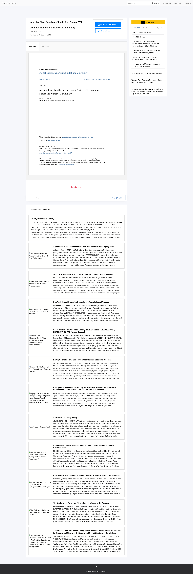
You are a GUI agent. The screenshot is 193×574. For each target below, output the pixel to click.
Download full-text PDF (108, 25)
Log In (178, 3)
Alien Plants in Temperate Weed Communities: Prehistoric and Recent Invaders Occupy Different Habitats (145, 43)
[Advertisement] (96, 13)
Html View (32, 46)
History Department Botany (42, 219)
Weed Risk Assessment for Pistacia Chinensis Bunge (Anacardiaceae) (83, 274)
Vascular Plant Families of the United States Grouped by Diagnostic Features (146, 81)
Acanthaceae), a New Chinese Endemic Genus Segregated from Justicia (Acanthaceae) (83, 446)
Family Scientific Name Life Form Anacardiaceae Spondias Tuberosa (82, 360)
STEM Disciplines (138, 37)
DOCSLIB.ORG (9, 3)
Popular (159, 28)
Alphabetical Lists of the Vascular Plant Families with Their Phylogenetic (83, 246)
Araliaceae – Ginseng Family (65, 417)
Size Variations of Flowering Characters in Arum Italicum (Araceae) (81, 302)
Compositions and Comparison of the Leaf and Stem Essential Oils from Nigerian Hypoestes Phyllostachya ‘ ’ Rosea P (147, 91)
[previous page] (28, 198)
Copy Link (118, 197)
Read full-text (105, 31)
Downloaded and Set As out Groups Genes (146, 73)
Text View (45, 46)
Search (156, 3)
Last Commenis (148, 28)
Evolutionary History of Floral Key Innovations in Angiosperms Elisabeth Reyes (87, 475)
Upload (188, 3)
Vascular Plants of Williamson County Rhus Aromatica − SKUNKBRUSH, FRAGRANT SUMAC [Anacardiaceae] (84, 331)
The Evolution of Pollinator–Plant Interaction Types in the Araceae (81, 503)
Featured (137, 28)
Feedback (104, 571)
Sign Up (168, 3)
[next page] (39, 198)
